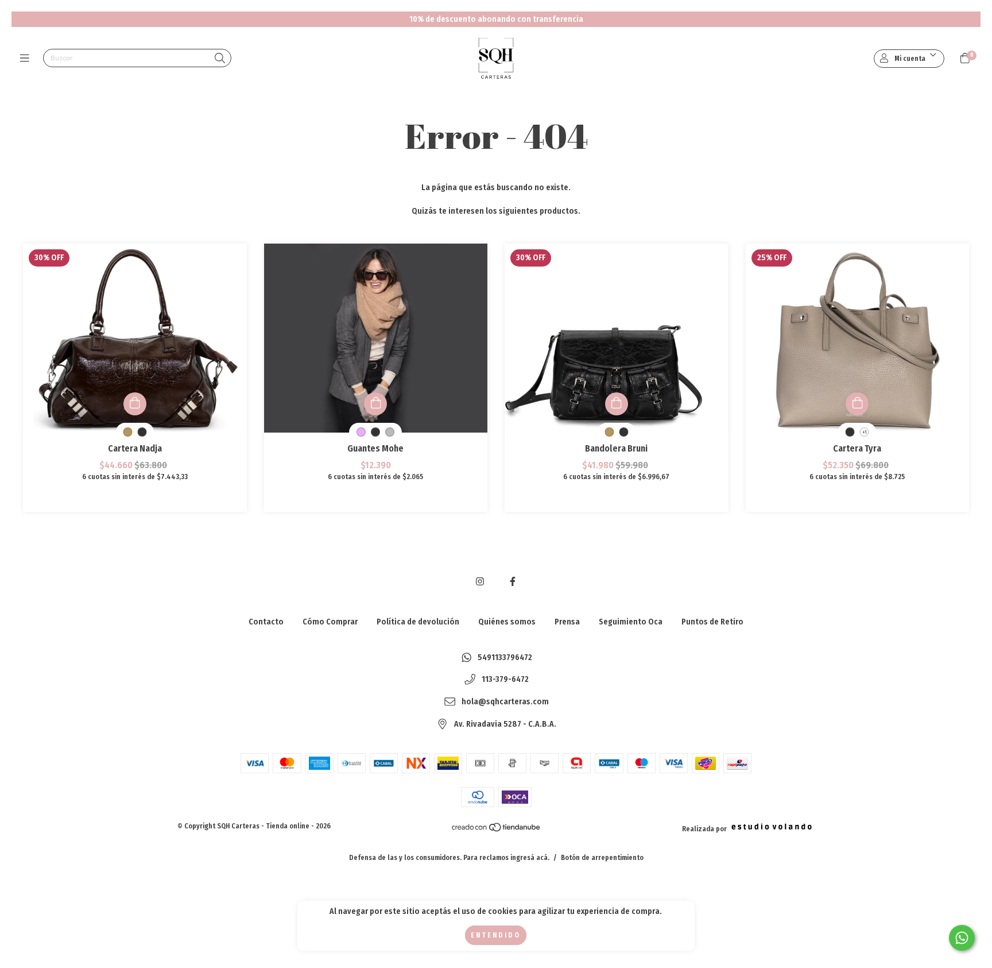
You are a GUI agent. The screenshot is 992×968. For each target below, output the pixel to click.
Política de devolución (418, 622)
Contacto (266, 622)
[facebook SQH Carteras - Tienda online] (512, 582)
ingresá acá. (529, 858)
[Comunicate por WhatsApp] (962, 938)
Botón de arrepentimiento (602, 858)
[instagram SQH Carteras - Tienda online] (479, 582)
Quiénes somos (507, 622)
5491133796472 (505, 657)
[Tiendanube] (496, 830)
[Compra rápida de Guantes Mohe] (375, 403)
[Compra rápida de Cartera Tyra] (857, 403)
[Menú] (27, 59)
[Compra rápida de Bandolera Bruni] (616, 403)
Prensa (567, 622)
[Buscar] (219, 58)
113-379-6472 (505, 680)
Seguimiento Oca (630, 622)
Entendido (496, 935)
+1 (864, 432)
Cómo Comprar (330, 622)
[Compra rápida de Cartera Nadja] (134, 403)
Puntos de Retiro (712, 622)
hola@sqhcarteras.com (505, 702)
